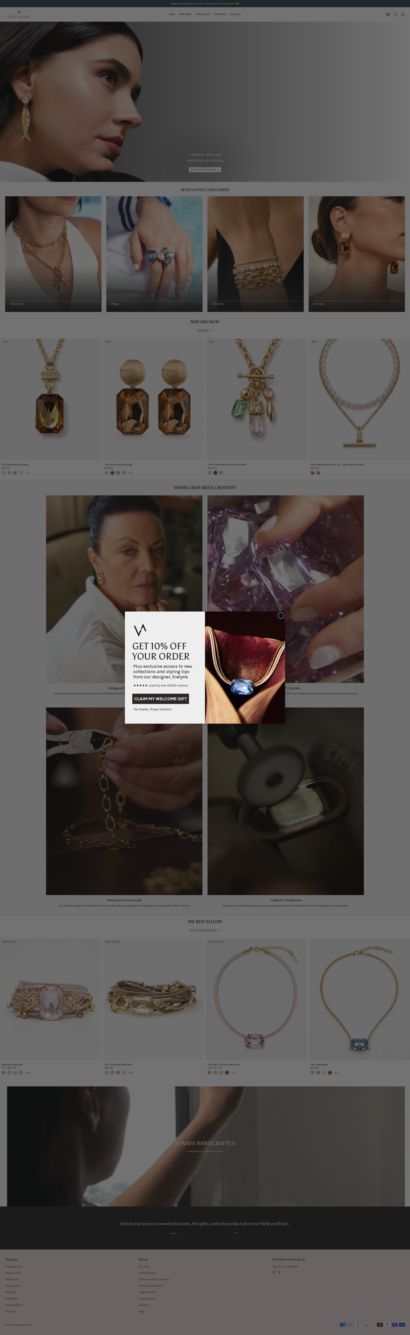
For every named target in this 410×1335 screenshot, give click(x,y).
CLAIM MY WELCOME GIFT (160, 698)
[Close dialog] (281, 615)
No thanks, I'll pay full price (152, 709)
